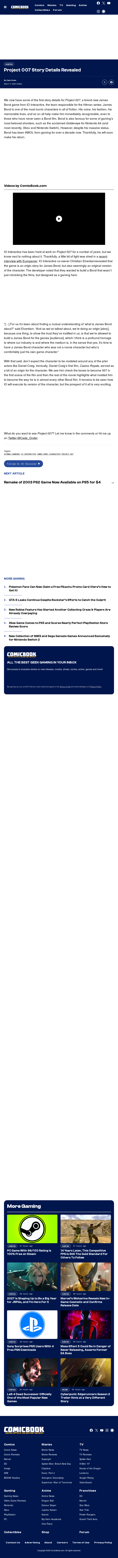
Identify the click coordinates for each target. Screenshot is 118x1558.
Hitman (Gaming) (12, 454)
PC (5, 1519)
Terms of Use (65, 686)
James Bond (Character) (49, 454)
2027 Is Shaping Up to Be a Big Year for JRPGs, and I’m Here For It (32, 1300)
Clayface (46, 1468)
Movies (52, 5)
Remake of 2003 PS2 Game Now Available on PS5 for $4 (52, 482)
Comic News (10, 1449)
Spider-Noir (85, 1459)
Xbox (6, 1509)
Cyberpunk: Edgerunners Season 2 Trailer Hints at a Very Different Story (85, 1397)
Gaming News (11, 1495)
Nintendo (8, 1505)
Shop (45, 1532)
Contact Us (13, 1542)
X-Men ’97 (84, 1463)
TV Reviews (85, 1454)
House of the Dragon (90, 1468)
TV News (84, 1449)
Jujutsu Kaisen (49, 1509)
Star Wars (84, 1505)
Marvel (7, 1459)
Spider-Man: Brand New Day (56, 1463)
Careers (62, 1542)
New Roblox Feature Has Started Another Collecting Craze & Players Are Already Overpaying (59, 611)
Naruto (45, 1514)
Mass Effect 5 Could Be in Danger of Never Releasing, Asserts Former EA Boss (86, 1350)
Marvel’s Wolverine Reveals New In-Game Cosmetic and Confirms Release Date (85, 1302)
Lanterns (83, 1472)
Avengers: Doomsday (53, 1477)
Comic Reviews (12, 1454)
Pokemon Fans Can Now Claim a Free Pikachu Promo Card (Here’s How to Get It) (60, 588)
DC (5, 1463)
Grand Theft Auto (88, 1519)
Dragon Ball (48, 1500)
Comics (39, 5)
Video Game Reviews (15, 1500)
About (48, 1542)
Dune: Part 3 (48, 1472)
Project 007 (67, 454)
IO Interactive (28, 454)
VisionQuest (85, 1482)
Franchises (87, 1490)
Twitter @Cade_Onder (22, 438)
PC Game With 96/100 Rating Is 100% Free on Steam (29, 1252)
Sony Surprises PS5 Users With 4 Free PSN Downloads (30, 1348)
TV (61, 5)
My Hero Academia (51, 1519)
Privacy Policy (95, 686)
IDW (6, 1472)
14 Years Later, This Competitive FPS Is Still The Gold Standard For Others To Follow (84, 1254)
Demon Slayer (49, 1505)
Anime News (48, 1495)
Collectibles (42, 10)
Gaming (71, 5)
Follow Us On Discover (22, 463)
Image (7, 1468)
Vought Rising (86, 1477)
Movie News (48, 1449)
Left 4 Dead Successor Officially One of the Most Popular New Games (29, 1397)
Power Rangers (87, 1514)
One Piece (47, 1523)
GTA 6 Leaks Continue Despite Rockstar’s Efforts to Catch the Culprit (57, 600)
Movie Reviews (49, 1454)
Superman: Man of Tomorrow (57, 1482)
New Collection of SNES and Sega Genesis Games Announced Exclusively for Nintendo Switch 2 (59, 637)
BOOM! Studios (12, 1477)
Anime (83, 5)
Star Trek (84, 1509)
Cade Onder (11, 80)
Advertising (32, 1542)
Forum (57, 10)
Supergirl (46, 1459)
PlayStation (10, 1514)
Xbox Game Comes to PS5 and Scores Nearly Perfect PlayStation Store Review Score (58, 624)
